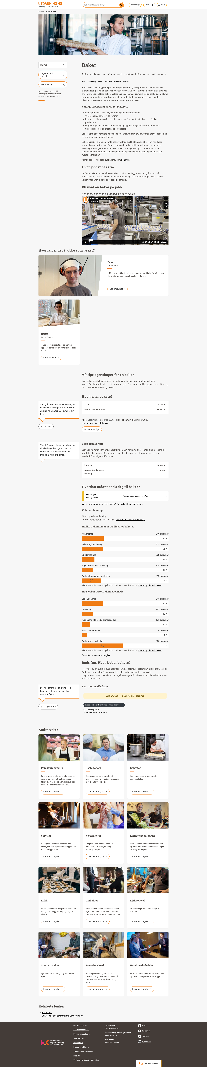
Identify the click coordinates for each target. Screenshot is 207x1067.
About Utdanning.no (81, 1030)
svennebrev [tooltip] (110, 160)
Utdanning (92, 82)
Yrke (83, 82)
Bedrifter (117, 82)
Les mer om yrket (51, 791)
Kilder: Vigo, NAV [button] (92, 710)
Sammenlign (47, 84)
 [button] (103, 1021)
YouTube (145, 1036)
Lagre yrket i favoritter (47, 74)
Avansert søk (135, 5)
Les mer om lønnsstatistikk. (95, 423)
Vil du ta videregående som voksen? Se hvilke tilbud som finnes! (112, 504)
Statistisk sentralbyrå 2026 (100, 420)
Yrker (48, 11)
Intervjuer (108, 82)
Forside (41, 11)
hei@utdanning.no (112, 1042)
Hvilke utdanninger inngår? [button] (97, 655)
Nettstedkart (78, 1043)
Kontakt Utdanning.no (81, 1034)
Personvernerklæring (81, 1047)
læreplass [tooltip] (143, 672)
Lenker (125, 82)
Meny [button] (163, 5)
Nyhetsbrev (146, 1042)
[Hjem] (59, 3)
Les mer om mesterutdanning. (130, 519)
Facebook (146, 1025)
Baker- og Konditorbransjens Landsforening (63, 1015)
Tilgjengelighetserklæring (83, 1051)
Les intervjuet (116, 289)
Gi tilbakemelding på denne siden (86, 1060)
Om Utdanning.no (80, 1025)
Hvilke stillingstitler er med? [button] (96, 712)
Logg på (76, 1056)
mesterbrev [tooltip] (97, 519)
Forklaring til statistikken (150, 585)
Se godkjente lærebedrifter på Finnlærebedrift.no (103, 705)
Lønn (100, 82)
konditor (125, 160)
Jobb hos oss (78, 1038)
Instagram (146, 1031)
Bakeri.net (47, 1012)
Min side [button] (148, 5)
